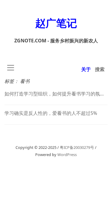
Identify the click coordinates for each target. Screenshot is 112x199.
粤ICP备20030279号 (77, 147)
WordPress (67, 154)
